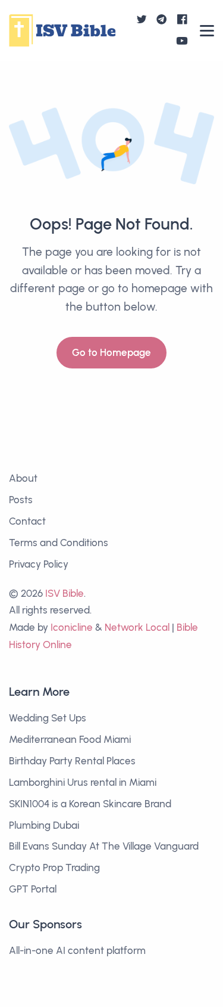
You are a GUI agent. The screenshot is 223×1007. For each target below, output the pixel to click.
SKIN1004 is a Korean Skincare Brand (90, 804)
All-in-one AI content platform (77, 950)
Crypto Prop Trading (54, 867)
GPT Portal (32, 889)
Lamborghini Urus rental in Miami (82, 782)
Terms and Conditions (58, 543)
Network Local (137, 627)
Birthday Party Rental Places (72, 761)
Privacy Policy (38, 564)
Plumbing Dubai (44, 825)
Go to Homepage (111, 352)
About (23, 478)
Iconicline (72, 627)
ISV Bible (64, 593)
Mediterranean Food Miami (70, 739)
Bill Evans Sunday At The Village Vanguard (104, 846)
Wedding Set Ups (47, 718)
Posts (21, 500)
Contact (27, 521)
